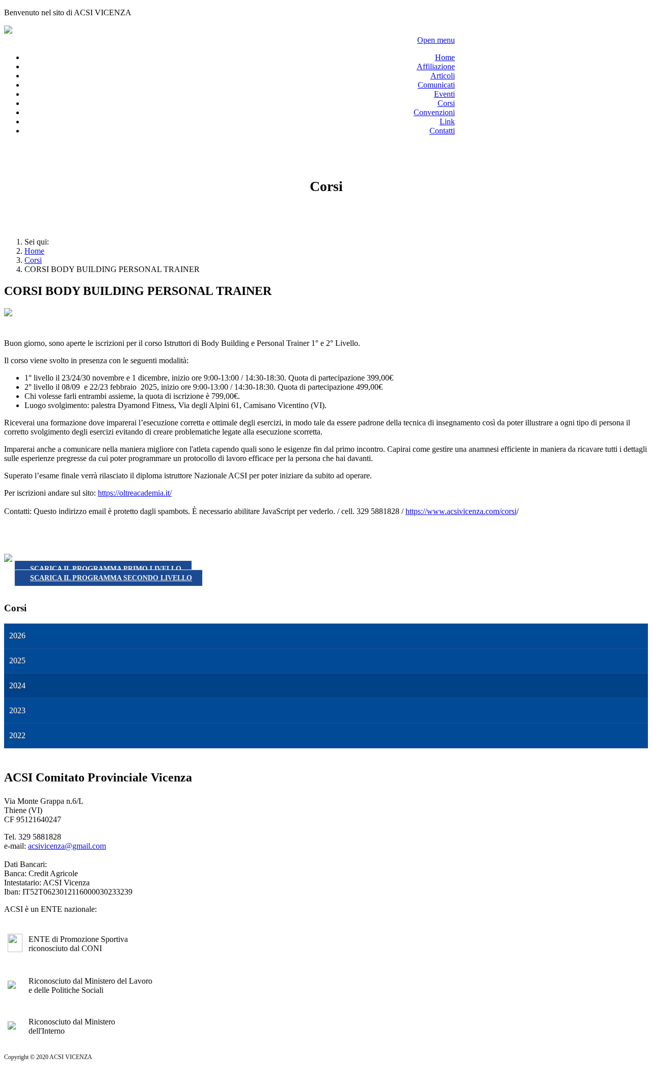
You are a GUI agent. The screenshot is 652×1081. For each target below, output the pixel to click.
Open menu (436, 40)
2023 (17, 710)
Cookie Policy (302, 1070)
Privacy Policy (261, 1070)
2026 (17, 635)
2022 (17, 735)
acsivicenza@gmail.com (67, 846)
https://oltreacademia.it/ (135, 493)
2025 (17, 660)
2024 (17, 685)
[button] (643, 636)
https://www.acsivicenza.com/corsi (461, 511)
